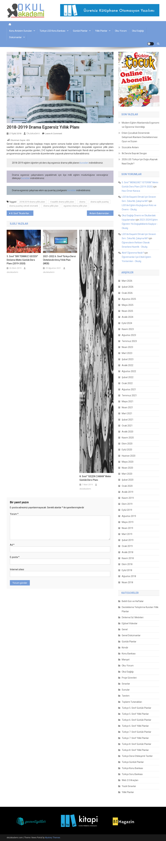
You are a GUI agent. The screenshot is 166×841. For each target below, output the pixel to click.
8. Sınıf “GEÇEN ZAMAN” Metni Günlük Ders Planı (95, 478)
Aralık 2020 (127, 431)
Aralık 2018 (127, 552)
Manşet (126, 659)
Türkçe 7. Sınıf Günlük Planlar (136, 732)
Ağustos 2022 (129, 371)
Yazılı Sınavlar (129, 786)
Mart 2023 (127, 353)
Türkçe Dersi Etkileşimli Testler (137, 756)
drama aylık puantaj (99, 202)
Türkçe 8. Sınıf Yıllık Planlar (135, 750)
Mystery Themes (52, 837)
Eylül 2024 (127, 323)
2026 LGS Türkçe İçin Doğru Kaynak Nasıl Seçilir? (140, 161)
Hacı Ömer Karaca (131, 191)
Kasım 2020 (128, 437)
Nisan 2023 (127, 347)
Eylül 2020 (127, 449)
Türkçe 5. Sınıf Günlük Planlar (136, 708)
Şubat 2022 (127, 377)
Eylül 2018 (127, 570)
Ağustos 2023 (129, 335)
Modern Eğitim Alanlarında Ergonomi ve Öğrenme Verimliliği (140, 124)
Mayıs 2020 (127, 461)
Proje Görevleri (129, 677)
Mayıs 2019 (127, 522)
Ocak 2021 (127, 425)
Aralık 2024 (127, 317)
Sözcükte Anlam (130, 147)
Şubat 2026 (127, 287)
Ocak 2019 (127, 546)
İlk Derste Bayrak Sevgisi (134, 153)
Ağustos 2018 (129, 576)
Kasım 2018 (128, 558)
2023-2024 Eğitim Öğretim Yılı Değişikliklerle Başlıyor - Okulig (140, 223)
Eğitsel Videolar (129, 623)
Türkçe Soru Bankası (132, 774)
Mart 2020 (127, 473)
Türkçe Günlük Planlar (133, 762)
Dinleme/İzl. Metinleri (132, 617)
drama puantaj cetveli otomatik (23, 206)
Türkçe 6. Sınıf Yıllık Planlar (135, 726)
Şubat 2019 (127, 540)
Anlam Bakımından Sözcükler (101, 213)
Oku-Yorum (121, 31)
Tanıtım (126, 695)
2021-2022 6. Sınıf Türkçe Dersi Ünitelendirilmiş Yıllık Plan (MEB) (59, 260)
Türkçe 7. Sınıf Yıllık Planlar (135, 738)
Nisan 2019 (127, 528)
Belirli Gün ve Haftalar (133, 601)
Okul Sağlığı (138, 31)
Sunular (126, 689)
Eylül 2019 (127, 510)
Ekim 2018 (127, 564)
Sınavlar (126, 683)
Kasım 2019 (128, 498)
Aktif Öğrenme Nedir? (133, 252)
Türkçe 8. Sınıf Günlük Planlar (136, 744)
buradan (84, 162)
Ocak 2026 (127, 293)
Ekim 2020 (127, 443)
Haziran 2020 (128, 455)
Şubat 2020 (127, 479)
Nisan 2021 (127, 407)
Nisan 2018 (127, 582)
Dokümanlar (15, 37)
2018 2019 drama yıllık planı (32, 202)
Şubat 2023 (127, 359)
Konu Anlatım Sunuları (20, 31)
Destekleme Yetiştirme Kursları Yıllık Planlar (140, 609)
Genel (125, 629)
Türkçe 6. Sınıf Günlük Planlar (136, 720)
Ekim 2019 (127, 504)
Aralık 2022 (127, 365)
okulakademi (33, 133)
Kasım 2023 (128, 329)
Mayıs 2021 (127, 401)
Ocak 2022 (127, 383)
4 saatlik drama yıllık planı (62, 202)
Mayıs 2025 (127, 305)
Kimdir (125, 647)
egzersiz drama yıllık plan (75, 206)
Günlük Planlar (80, 31)
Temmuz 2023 (129, 341)
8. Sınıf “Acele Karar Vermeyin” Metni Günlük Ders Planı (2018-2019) (22, 213)
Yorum (14, 514)
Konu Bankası (129, 653)
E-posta (14, 557)
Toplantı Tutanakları (132, 702)
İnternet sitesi (17, 569)
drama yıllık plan (50, 206)
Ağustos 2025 (129, 299)
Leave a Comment (53, 133)
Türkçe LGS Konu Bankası (52, 31)
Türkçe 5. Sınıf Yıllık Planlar (135, 714)
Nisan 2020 (127, 467)
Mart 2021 (127, 413)
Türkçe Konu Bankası (132, 768)
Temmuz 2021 (129, 395)
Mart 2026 (127, 281)
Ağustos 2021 (129, 389)
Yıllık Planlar (101, 31)
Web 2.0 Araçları (130, 780)
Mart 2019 (127, 534)
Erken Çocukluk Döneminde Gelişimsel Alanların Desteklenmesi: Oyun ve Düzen (140, 137)
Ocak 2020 (127, 486)
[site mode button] (150, 43)
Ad (12, 544)
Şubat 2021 (127, 419)
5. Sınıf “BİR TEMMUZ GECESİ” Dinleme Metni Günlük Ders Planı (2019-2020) (22, 260)
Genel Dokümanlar (131, 635)
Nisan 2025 (127, 311)
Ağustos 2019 (129, 516)
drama (82, 202)
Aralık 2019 (127, 492)
